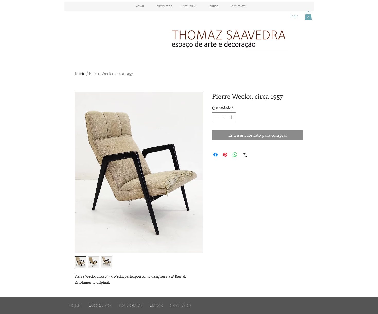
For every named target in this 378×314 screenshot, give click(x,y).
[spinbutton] (224, 117)
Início (80, 73)
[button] (308, 15)
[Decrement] (216, 117)
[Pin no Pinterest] (225, 155)
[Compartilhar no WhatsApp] (235, 155)
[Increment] (232, 117)
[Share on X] (245, 155)
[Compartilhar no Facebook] (215, 155)
